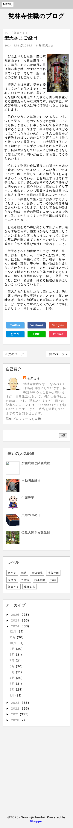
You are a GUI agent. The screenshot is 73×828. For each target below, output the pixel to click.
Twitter (15, 325)
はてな (15, 334)
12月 (13, 631)
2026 (15, 614)
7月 (13, 660)
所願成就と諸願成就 (36, 463)
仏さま (12, 572)
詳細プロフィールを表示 (23, 419)
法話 (53, 579)
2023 (15, 703)
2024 (15, 626)
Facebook (37, 325)
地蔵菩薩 (53, 572)
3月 (13, 683)
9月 (13, 649)
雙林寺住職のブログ (36, 15)
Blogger (36, 821)
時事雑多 (40, 579)
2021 (15, 714)
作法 (24, 572)
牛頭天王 (28, 498)
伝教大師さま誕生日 (36, 532)
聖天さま (13, 586)
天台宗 (12, 579)
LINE (36, 334)
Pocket (58, 334)
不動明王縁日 (31, 480)
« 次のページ (14, 354)
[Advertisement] (36, 768)
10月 (13, 643)
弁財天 (25, 579)
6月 (13, 666)
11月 (13, 637)
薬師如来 (29, 586)
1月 (12, 695)
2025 (15, 620)
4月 (13, 678)
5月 (13, 672)
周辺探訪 (37, 572)
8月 (13, 654)
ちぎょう (33, 378)
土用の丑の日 (31, 515)
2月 (13, 689)
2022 (15, 708)
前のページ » (58, 354)
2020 (15, 720)
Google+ (58, 325)
